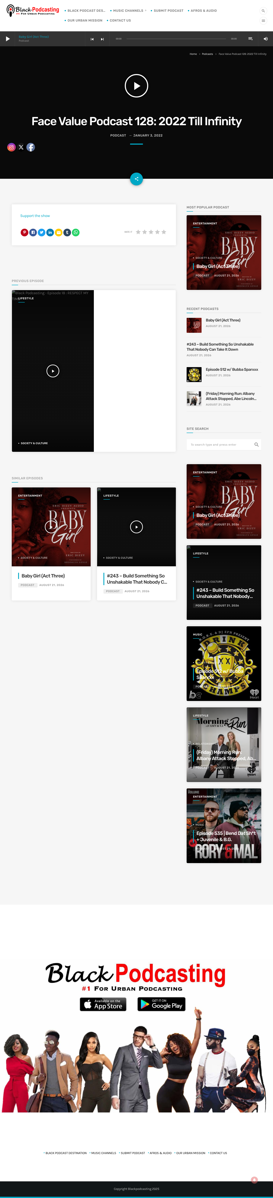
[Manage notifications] (254, 1180)
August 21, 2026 (137, 591)
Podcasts (207, 54)
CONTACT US (120, 20)
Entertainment (205, 223)
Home (193, 54)
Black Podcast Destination (87, 11)
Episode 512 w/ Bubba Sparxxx (232, 369)
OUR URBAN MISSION (85, 20)
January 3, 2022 (148, 135)
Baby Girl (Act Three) (34, 37)
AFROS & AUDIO (204, 11)
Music (197, 634)
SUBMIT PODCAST (168, 11)
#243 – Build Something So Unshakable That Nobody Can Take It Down (138, 582)
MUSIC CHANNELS (128, 11)
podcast (118, 135)
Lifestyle (111, 495)
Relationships (206, 743)
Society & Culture (119, 557)
